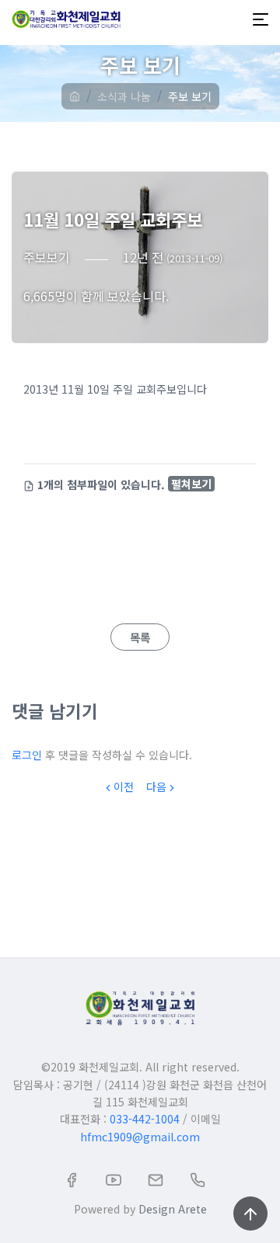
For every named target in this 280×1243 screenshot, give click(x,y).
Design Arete (172, 1209)
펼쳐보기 (191, 483)
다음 (156, 786)
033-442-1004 (145, 1119)
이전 (124, 786)
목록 (140, 637)
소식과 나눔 (124, 96)
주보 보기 (190, 96)
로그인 (27, 754)
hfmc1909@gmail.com (140, 1136)
